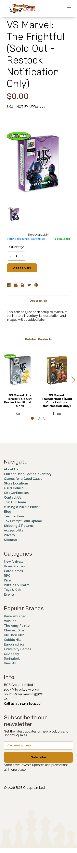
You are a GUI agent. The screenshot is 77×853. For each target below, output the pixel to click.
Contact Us (12, 497)
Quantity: (16, 247)
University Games (17, 649)
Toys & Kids (12, 590)
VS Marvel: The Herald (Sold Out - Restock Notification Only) (20, 401)
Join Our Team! (15, 502)
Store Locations (16, 483)
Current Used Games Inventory (28, 474)
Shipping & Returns (18, 526)
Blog (7, 511)
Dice (7, 580)
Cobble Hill (12, 640)
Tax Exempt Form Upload (23, 521)
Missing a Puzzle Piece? (22, 507)
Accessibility (13, 530)
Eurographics (14, 644)
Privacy (9, 535)
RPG (7, 576)
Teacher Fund (14, 516)
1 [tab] (32, 418)
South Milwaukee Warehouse (26, 238)
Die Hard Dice (14, 635)
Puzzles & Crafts (16, 585)
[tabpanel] (20, 382)
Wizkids (10, 621)
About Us (11, 469)
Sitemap (10, 540)
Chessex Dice (14, 630)
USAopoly (11, 654)
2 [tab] (38, 418)
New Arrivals (13, 561)
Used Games (13, 488)
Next (73, 380)
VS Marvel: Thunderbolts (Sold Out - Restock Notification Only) (57, 401)
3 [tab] (44, 418)
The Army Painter (17, 626)
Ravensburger (15, 616)
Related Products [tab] (38, 339)
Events (9, 594)
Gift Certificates (16, 493)
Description (38, 300)
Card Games (13, 571)
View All (10, 663)
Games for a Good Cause (23, 479)
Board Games (14, 566)
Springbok (12, 658)
